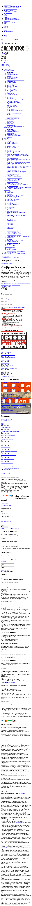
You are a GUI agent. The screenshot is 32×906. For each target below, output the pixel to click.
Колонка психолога (11, 252)
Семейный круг (11, 223)
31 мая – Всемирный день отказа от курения (18, 160)
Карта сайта (7, 21)
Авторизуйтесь (7, 300)
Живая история (10, 73)
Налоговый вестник (12, 106)
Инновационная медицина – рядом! (16, 126)
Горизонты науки (11, 125)
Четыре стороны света (12, 84)
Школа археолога (5, 360)
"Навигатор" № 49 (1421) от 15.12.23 (10, 257)
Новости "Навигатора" (12, 241)
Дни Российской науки (12, 231)
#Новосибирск (16, 283)
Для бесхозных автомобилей (8, 355)
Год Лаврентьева (11, 207)
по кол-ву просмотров (6, 419)
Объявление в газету (6, 503)
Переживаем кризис (12, 229)
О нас (5, 14)
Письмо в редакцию (12, 142)
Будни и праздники (11, 220)
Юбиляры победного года (13, 179)
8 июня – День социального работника (16, 163)
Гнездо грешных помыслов (7, 376)
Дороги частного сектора (7, 463)
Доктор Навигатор (11, 147)
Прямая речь (10, 225)
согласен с (13, 307)
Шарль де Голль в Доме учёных (9, 451)
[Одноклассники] (3, 289)
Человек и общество (9, 70)
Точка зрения (10, 224)
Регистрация (4, 568)
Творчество (9, 137)
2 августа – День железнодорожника (10, 431)
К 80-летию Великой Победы (14, 188)
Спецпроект (7, 190)
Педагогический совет (6, 352)
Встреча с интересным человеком (15, 80)
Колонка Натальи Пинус (13, 117)
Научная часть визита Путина (8, 443)
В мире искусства (11, 130)
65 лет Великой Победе (12, 175)
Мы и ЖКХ (9, 88)
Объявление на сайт (6, 505)
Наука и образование (9, 119)
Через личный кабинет (6, 521)
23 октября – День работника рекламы (16, 171)
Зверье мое (9, 194)
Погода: (3, 53)
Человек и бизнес (11, 81)
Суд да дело (10, 111)
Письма (5, 139)
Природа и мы (10, 93)
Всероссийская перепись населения (16, 212)
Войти (5, 23)
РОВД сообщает (11, 107)
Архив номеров (5, 64)
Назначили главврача (6, 427)
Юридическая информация (10, 18)
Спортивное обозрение (12, 134)
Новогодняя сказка (11, 200)
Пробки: (3, 55)
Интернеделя (10, 203)
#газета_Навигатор (25, 283)
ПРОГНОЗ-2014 (11, 216)
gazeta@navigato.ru (8, 492)
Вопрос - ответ (10, 145)
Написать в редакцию (9, 22)
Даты (5, 148)
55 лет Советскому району (13, 199)
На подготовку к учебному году (9, 368)
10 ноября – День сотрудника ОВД (15, 172)
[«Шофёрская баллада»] (7, 263)
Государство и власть (9, 95)
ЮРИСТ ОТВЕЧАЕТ (12, 94)
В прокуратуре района (12, 101)
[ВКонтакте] (1, 289)
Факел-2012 (10, 208)
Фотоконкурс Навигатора (13, 243)
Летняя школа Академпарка (14, 235)
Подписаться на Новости (10, 6)
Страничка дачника (11, 82)
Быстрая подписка (5, 518)
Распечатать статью (5, 286)
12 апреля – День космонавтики (15, 156)
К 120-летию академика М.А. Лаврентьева (17, 184)
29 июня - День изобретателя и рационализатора (19, 166)
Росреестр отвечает (11, 105)
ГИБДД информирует (12, 213)
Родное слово (10, 123)
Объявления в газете (7, 516)
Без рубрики (10, 72)
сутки (2, 421)
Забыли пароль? (5, 570)
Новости (18, 6)
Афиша (5, 15)
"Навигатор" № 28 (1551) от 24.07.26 (10, 407)
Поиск (5, 5)
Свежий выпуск (5, 62)
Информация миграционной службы (16, 103)
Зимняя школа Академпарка (14, 233)
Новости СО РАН (11, 122)
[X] (6, 289)
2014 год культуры (11, 209)
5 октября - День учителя (13, 170)
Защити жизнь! (10, 227)
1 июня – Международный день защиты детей (18, 162)
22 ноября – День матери (13, 174)
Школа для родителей (12, 77)
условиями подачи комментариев (16, 307)
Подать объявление (8, 9)
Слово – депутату (11, 109)
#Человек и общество (6, 285)
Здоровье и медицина (9, 247)
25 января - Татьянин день (13, 151)
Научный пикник (5, 363)
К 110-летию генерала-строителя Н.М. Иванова (19, 187)
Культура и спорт (8, 127)
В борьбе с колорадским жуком (8, 455)
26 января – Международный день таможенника (19, 152)
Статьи (17, 7)
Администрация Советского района (16, 99)
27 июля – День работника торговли (16, 167)
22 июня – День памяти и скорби (15, 164)
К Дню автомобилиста (12, 186)
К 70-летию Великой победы (14, 176)
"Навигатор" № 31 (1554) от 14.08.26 (10, 391)
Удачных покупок (11, 89)
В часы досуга (10, 133)
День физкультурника (6, 373)
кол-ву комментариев (6, 420)
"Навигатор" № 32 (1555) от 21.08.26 (10, 386)
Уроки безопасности (12, 91)
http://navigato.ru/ (19, 822)
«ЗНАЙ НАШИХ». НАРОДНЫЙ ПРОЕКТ (15, 253)
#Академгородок (8, 283)
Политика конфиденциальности (12, 19)
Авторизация (4, 575)
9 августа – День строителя (13, 168)
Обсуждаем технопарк (12, 202)
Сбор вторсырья (5, 371)
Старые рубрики (8, 217)
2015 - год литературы (12, 211)
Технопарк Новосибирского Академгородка (18, 236)
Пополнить (3, 561)
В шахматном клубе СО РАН (14, 135)
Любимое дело (10, 85)
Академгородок (8, 13)
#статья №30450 (16, 285)
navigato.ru (26, 714)
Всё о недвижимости (12, 90)
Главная (9, 5)
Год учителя (10, 205)
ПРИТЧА (9, 76)
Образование (10, 228)
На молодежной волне (12, 74)
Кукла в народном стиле (7, 365)
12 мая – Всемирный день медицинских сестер (18, 159)
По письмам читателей (12, 143)
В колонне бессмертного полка (14, 178)
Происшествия (7, 69)
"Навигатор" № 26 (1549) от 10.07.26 (10, 413)
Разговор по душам (11, 78)
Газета (15, 9)
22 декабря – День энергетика (14, 183)
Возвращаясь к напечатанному (14, 146)
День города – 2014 (11, 198)
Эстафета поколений (12, 86)
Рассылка (4, 512)
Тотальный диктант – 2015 (13, 204)
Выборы (9, 114)
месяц (2, 424)
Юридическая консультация (14, 113)
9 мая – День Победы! (12, 158)
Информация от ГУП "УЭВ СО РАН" (16, 215)
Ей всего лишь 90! (5, 447)
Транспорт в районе (12, 115)
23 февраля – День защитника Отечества (17, 154)
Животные (6, 138)
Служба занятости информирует (15, 110)
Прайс (5, 17)
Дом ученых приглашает (13, 131)
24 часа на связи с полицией (8, 357)
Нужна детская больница (7, 439)
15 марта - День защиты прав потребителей (18, 155)
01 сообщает (10, 98)
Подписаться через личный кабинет (10, 528)
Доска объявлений (8, 10)
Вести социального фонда (13, 102)
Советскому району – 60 (13, 180)
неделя (2, 423)
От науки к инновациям (13, 232)
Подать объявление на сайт (10, 11)
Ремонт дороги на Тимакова (8, 435)
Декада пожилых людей (13, 196)
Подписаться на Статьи (9, 7)
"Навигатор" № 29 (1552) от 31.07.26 (10, 402)
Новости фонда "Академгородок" (15, 195)
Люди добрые (10, 221)
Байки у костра (10, 237)
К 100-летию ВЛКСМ (12, 182)
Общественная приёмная (13, 118)
